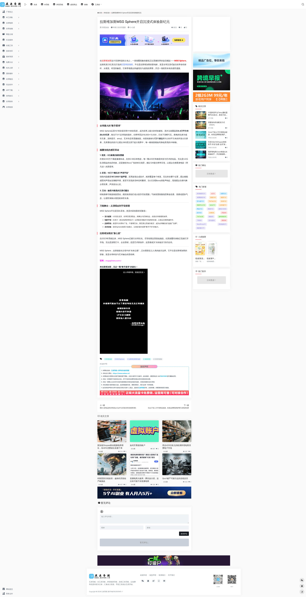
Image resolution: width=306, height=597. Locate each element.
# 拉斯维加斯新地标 (133, 359)
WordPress (201, 224)
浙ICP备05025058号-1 (115, 591)
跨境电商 (201, 193)
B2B (223, 201)
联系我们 (162, 575)
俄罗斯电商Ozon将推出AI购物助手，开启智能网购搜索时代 (217, 153)
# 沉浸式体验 (157, 359)
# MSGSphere (119, 359)
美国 (213, 197)
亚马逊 (200, 201)
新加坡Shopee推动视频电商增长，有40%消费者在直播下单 (110, 446)
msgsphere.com (113, 260)
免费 (223, 193)
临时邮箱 (222, 216)
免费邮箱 (201, 197)
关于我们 (171, 575)
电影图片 (200, 228)
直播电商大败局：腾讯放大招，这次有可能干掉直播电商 (144, 479)
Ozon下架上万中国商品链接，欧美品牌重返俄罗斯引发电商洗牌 (217, 133)
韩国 (210, 209)
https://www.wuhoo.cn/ (121, 373)
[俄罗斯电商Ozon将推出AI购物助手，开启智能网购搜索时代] (200, 154)
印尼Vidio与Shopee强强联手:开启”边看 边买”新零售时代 (217, 143)
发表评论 (184, 534)
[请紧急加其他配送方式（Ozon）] (200, 125)
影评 (199, 213)
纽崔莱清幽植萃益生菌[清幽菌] (200, 258)
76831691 (163, 376)
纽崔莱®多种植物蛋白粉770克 (211, 258)
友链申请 (143, 575)
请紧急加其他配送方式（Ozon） (216, 123)
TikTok (212, 201)
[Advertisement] (144, 51)
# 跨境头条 (108, 359)
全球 (211, 213)
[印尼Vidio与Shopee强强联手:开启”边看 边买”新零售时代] (200, 145)
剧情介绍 (222, 209)
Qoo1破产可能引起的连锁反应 (175, 478)
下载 (199, 220)
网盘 (199, 209)
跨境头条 (107, 13)
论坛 (212, 205)
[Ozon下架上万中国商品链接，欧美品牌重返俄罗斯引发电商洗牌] (200, 135)
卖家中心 (201, 205)
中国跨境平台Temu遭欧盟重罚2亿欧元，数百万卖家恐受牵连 (217, 113)
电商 (223, 197)
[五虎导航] (100, 577)
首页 (100, 13)
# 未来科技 (146, 359)
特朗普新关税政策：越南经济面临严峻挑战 (111, 479)
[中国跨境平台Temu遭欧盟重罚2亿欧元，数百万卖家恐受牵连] (200, 115)
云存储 (223, 205)
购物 (211, 216)
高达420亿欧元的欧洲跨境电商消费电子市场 (176, 446)
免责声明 (152, 575)
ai (213, 193)
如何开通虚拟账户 (137, 445)
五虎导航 (141, 388)
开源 (224, 213)
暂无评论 (105, 502)
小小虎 (132, 27)
